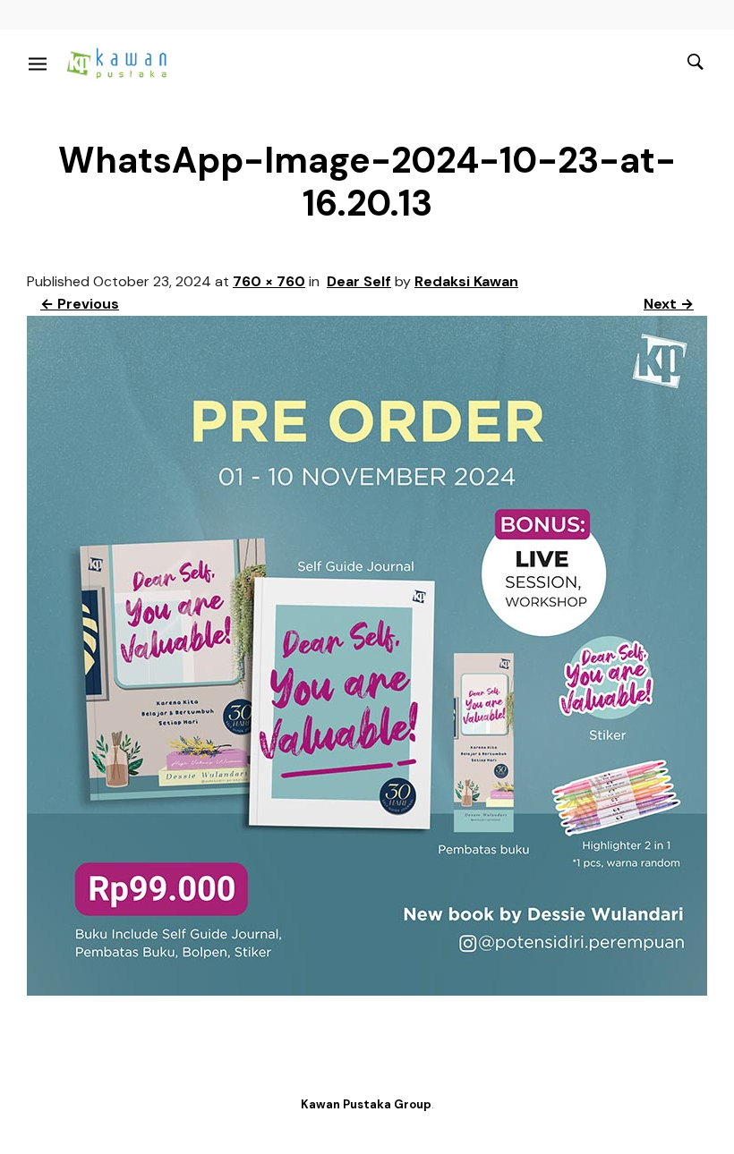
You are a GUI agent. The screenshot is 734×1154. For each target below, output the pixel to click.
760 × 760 (269, 281)
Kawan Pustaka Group (366, 1104)
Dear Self (359, 281)
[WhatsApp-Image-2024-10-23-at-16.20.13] (367, 990)
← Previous (79, 303)
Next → (669, 303)
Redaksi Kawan (466, 281)
